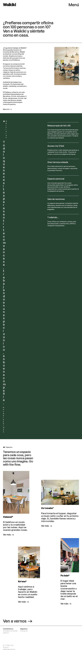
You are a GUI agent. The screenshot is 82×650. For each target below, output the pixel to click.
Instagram (24, 631)
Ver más (7, 534)
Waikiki (9, 4)
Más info (6, 109)
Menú (73, 4)
